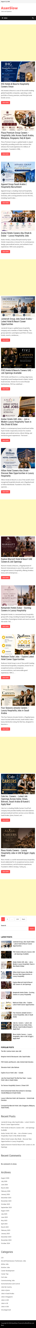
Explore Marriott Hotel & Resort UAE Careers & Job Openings (16, 560)
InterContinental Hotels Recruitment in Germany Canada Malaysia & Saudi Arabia (16, 1092)
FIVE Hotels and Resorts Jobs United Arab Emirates (17, 1062)
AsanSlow (9, 7)
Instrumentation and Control (10, 1284)
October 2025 (5, 1204)
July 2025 (4, 1214)
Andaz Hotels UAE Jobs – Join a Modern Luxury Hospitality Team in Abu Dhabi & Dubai (16, 422)
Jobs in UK (4, 1303)
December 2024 (6, 1237)
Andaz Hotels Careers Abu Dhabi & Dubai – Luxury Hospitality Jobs (16, 234)
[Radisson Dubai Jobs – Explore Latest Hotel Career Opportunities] (6, 1003)
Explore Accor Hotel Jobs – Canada (12, 1073)
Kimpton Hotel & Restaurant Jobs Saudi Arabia (15, 1057)
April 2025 (4, 1224)
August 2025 (5, 1211)
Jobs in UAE (5, 1300)
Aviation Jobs (5, 1267)
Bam (2, 1325)
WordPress (28, 1323)
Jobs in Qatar (5, 1290)
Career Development (7, 1271)
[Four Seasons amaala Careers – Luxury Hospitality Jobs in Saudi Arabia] (6, 1013)
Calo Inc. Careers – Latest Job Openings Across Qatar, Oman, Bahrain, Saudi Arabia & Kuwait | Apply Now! (15, 800)
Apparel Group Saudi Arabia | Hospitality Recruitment (13, 185)
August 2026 (5, 1178)
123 (2, 1258)
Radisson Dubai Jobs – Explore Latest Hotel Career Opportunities (17, 658)
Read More (6, 102)
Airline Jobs (5, 1264)
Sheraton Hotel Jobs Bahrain (10, 1067)
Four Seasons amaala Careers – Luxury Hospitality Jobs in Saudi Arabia (15, 710)
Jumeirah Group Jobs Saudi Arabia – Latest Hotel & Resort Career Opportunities (17, 321)
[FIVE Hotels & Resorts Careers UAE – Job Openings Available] (6, 952)
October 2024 (5, 1243)
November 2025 (6, 1201)
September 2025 (6, 1207)
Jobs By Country (6, 1287)
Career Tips (4, 1274)
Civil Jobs (4, 1277)
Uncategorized (6, 1310)
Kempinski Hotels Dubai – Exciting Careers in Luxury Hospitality (16, 609)
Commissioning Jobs (8, 1280)
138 (17, 919)
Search (3, 925)
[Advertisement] (18, 42)
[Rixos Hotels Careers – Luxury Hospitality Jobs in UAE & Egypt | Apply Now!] (6, 1035)
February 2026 (5, 1191)
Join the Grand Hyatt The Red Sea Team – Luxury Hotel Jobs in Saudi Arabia (16, 1079)
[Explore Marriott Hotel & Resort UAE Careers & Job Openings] (6, 983)
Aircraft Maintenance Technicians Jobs (13, 1261)
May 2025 (4, 1220)
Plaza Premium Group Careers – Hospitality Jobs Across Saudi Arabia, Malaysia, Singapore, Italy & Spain (17, 135)
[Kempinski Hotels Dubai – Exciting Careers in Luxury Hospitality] (6, 993)
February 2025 (5, 1230)
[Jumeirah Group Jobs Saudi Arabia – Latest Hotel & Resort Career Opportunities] (6, 942)
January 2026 (5, 1194)
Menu (5, 18)
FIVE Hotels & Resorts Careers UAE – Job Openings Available (17, 371)
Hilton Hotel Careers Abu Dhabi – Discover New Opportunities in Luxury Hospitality (17, 473)
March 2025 (5, 1227)
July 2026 (4, 1181)
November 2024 (6, 1240)
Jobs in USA (5, 1307)
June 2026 (4, 1185)
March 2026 (5, 1188)
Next (23, 919)
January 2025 (5, 1233)
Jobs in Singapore (7, 1297)
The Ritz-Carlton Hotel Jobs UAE (11, 1051)
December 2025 (6, 1198)
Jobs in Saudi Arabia (7, 1293)
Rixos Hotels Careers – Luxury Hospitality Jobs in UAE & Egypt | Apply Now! (18, 853)
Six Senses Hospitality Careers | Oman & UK (15, 1085)
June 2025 (4, 1217)
